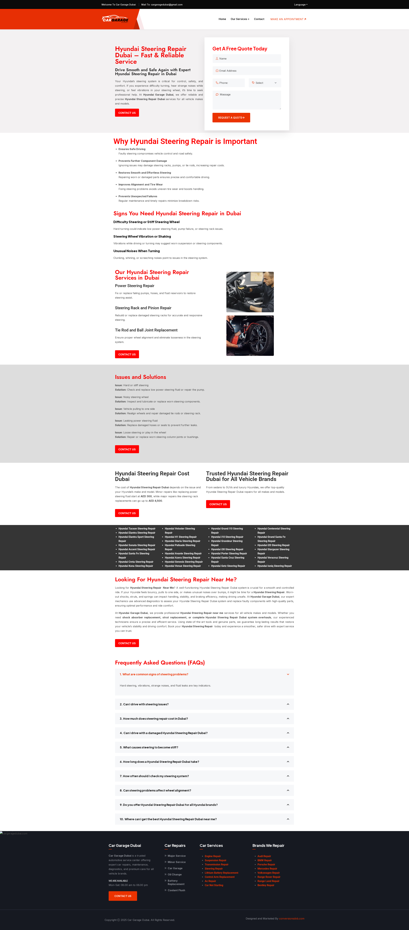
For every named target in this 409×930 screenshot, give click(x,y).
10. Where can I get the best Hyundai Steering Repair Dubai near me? (168, 819)
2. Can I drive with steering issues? (144, 704)
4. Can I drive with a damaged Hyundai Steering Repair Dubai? (164, 733)
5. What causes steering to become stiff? (149, 747)
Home (222, 19)
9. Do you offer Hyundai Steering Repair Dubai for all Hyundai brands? (169, 804)
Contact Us (122, 896)
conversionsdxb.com (291, 918)
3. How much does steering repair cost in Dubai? (154, 718)
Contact (259, 19)
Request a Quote (230, 117)
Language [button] (300, 4)
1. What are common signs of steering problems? (154, 674)
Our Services (239, 19)
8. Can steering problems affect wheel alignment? (155, 790)
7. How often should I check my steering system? (154, 776)
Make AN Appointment (287, 19)
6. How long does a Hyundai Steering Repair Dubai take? (159, 761)
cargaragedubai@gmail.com (166, 4)
